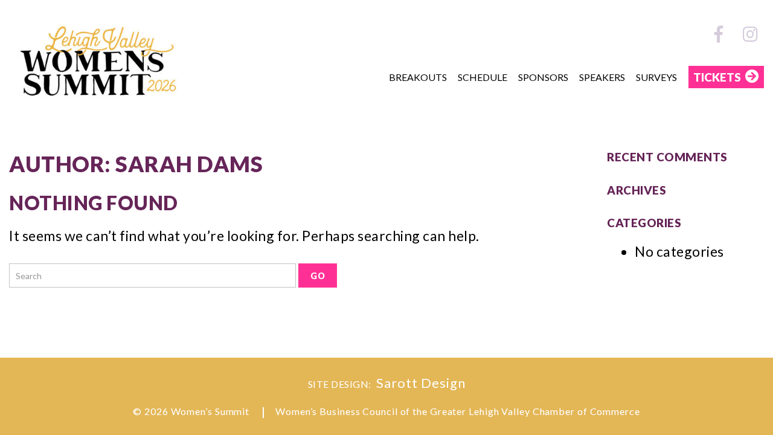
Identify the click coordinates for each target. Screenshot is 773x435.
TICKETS (717, 77)
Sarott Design (421, 383)
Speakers (602, 77)
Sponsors (543, 77)
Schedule (482, 77)
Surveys (656, 77)
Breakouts (418, 77)
